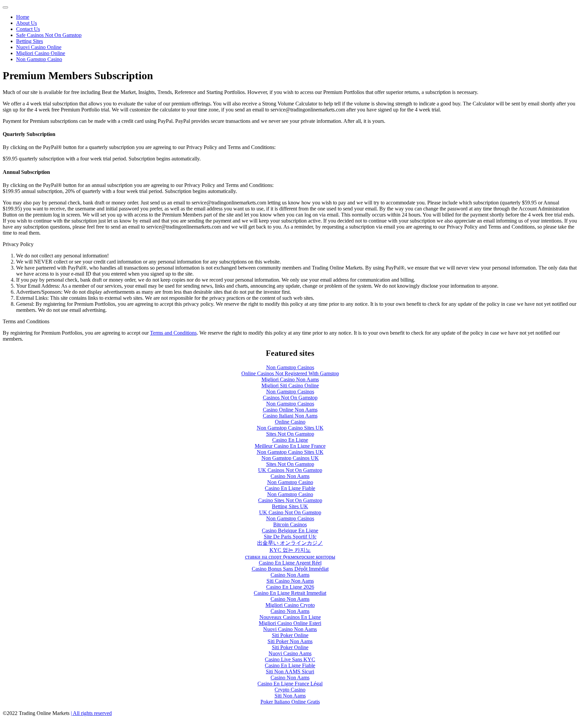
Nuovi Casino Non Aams (290, 629)
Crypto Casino (290, 689)
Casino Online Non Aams (290, 410)
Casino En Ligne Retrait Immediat (290, 593)
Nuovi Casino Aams (290, 653)
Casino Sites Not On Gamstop (290, 500)
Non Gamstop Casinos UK (290, 458)
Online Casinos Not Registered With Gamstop (290, 373)
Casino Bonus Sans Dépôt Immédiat (290, 569)
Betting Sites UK (290, 506)
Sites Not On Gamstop (290, 434)
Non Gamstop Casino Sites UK (290, 428)
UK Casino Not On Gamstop (290, 512)
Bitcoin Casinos (290, 524)
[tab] (5, 7)
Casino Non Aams (290, 476)
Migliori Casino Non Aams (290, 379)
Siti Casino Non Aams (290, 581)
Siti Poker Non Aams (290, 641)
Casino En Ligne (290, 440)
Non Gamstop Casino (39, 59)
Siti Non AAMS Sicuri (290, 671)
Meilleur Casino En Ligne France (290, 446)
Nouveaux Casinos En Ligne (290, 617)
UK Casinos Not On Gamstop (290, 470)
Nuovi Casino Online (38, 47)
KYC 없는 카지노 (290, 550)
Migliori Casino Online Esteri (290, 623)
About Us (26, 23)
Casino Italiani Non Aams (290, 416)
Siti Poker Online (290, 635)
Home (22, 17)
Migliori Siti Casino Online (290, 385)
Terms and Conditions (173, 333)
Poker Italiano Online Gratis (290, 702)
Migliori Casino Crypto (290, 605)
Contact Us (28, 29)
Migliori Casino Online (40, 53)
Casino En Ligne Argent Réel (290, 563)
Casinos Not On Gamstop (290, 397)
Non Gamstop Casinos (290, 367)
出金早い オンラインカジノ (290, 543)
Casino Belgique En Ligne (290, 530)
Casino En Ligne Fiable (290, 488)
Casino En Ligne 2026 (290, 587)
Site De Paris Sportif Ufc (290, 536)
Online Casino (290, 422)
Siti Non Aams (290, 696)
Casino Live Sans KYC (290, 659)
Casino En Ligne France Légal (290, 683)
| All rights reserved (91, 713)
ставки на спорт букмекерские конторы (290, 557)
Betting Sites (29, 41)
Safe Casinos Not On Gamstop (49, 35)
